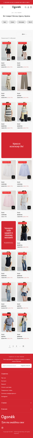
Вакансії (3, 384)
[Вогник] (8, 417)
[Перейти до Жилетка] (8, 111)
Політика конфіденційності (8, 393)
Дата (23, 34)
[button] (2, 7)
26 (23, 346)
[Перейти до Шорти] (8, 51)
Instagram (4, 396)
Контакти (3, 381)
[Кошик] (31, 7)
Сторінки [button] (4, 403)
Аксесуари (21, 22)
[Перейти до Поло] (24, 51)
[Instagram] (2, 428)
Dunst (2, 63)
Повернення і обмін (6, 390)
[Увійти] (28, 7)
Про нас (3, 378)
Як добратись (8, 242)
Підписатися (25, 365)
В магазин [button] (4, 409)
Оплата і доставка (6, 387)
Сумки (12, 22)
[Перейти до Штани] (24, 81)
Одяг (4, 22)
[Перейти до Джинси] (24, 261)
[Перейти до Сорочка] (8, 170)
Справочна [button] (4, 374)
